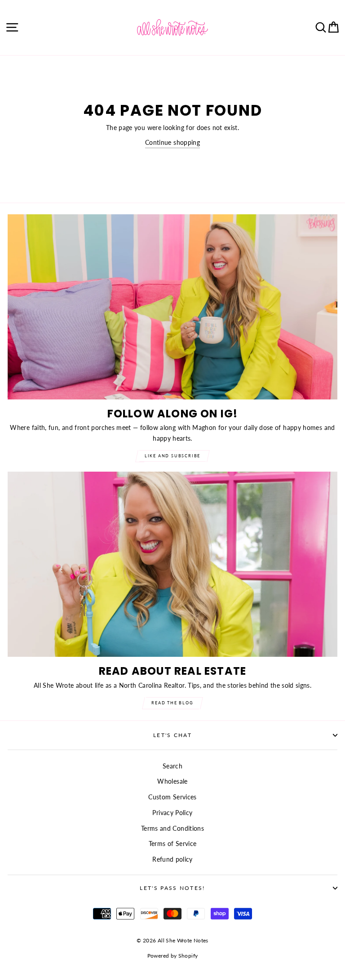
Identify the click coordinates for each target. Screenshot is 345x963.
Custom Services (172, 797)
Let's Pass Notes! (172, 888)
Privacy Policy (172, 812)
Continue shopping (172, 142)
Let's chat (172, 735)
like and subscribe (172, 455)
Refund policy (172, 859)
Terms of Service (173, 843)
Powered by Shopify (172, 955)
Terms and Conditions (172, 828)
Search (172, 766)
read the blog (172, 702)
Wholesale (172, 781)
